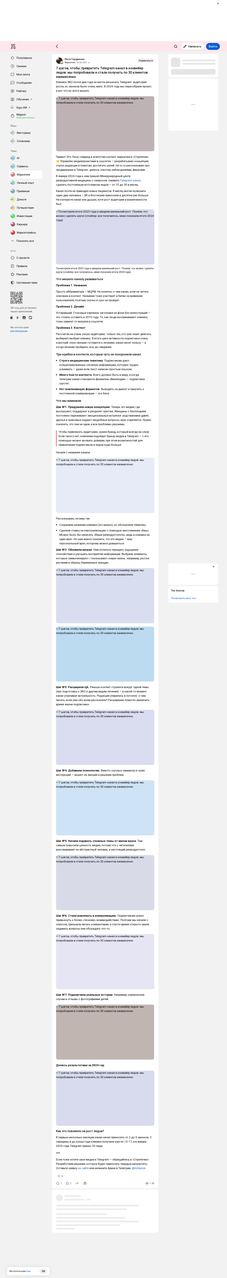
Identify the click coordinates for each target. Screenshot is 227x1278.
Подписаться (146, 60)
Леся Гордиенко (75, 59)
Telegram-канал (130, 180)
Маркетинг (70, 62)
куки (28, 1271)
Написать (194, 46)
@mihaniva (138, 1168)
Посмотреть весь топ (183, 598)
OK (43, 1271)
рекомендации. (19, 331)
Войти (213, 46)
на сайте (83, 1168)
